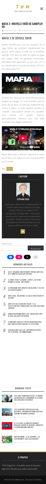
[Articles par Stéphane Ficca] (23, 190)
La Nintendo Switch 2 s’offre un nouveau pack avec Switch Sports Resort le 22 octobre (25, 323)
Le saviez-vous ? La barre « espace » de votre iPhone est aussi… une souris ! (24, 280)
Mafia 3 (9, 169)
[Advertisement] (23, 360)
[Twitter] (23, 231)
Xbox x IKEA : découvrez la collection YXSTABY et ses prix (26, 296)
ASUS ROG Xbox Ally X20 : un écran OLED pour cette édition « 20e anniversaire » (24, 331)
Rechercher (7, 243)
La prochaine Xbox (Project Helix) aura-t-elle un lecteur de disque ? (26, 288)
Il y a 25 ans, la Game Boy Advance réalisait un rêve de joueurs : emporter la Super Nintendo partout (28, 425)
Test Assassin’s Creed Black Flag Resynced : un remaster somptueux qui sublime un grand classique (28, 411)
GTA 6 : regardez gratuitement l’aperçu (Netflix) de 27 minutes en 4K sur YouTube (25, 273)
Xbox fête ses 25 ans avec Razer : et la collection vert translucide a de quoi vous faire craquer (26, 305)
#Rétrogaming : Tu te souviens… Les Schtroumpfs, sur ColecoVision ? (27, 437)
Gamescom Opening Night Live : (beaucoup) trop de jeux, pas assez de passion (25, 314)
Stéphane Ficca (10, 30)
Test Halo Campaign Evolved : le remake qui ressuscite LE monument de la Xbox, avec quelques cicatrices (28, 397)
